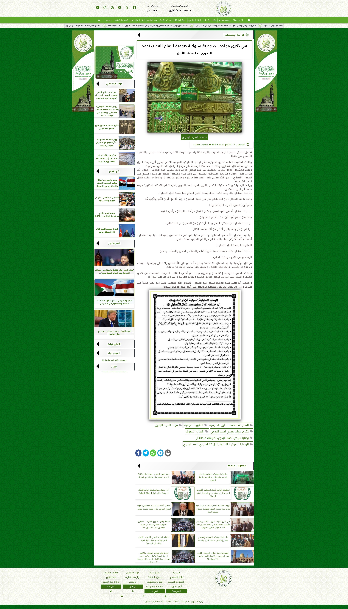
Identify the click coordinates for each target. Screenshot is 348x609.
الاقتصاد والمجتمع (137, 20)
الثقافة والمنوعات (154, 587)
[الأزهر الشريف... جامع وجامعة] (114, 62)
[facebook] (134, 7)
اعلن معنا (111, 587)
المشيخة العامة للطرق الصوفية (229, 425)
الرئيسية (177, 573)
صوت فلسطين (224, 20)
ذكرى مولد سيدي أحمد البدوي (230, 431)
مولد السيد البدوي (167, 425)
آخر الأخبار (114, 171)
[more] (99, 20)
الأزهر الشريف (176, 587)
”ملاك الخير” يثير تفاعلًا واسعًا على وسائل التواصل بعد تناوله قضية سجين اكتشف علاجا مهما (223, 25)
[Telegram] (160, 453)
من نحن (132, 587)
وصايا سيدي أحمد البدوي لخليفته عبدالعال (223, 438)
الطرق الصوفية (194, 425)
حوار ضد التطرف (165, 20)
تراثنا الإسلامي (194, 20)
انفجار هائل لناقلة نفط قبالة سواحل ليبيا (157, 25)
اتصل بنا (154, 591)
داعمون (109, 20)
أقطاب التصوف (195, 431)
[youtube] (119, 7)
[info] (97, 7)
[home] (249, 20)
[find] (105, 7)
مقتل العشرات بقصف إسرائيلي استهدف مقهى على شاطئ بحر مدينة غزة (99, 25)
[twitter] (127, 7)
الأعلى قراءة (114, 344)
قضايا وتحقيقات (121, 20)
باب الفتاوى (152, 20)
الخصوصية (176, 591)
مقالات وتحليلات (209, 20)
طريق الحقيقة (180, 20)
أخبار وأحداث (238, 20)
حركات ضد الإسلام (110, 582)
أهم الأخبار (114, 243)
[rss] (112, 7)
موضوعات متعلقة (237, 466)
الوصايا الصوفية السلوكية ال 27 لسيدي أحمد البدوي (216, 444)
